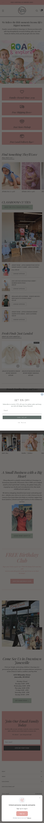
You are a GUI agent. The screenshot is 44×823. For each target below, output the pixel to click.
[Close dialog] (42, 394)
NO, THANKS (22, 422)
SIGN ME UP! (22, 417)
